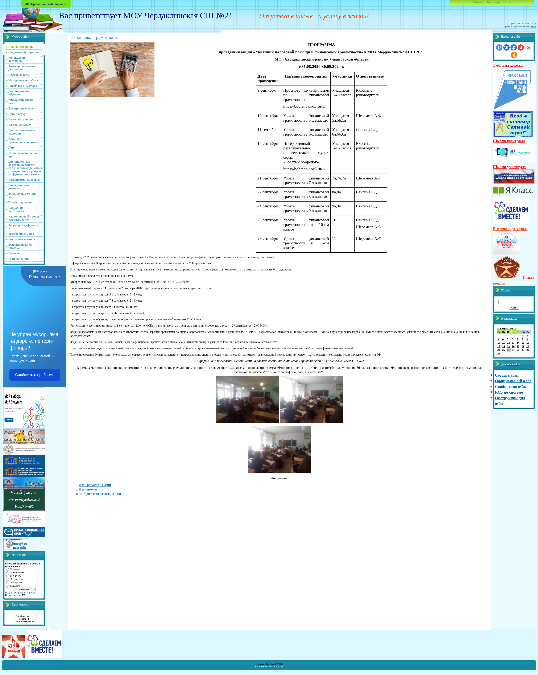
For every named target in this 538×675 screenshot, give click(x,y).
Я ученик (15, 569)
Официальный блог (513, 381)
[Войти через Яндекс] (521, 47)
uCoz (280, 666)
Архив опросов (28, 592)
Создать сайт (507, 375)
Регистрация (493, 2)
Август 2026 (506, 328)
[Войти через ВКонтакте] (506, 47)
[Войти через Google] (528, 47)
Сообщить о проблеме (34, 375)
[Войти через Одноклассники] (514, 55)
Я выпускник (17, 572)
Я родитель (16, 582)
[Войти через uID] (499, 47)
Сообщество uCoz (510, 386)
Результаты (11, 592)
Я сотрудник (17, 579)
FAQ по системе (509, 392)
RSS (533, 26)
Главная (477, 2)
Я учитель (15, 576)
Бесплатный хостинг (266, 666)
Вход (507, 2)
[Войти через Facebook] (513, 47)
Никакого (15, 586)
